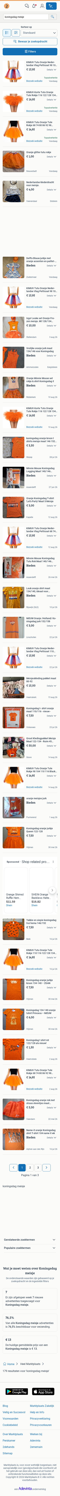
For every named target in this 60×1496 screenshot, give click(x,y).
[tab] (7, 33)
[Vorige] (13, 1167)
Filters (32, 51)
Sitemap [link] (7, 1453)
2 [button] (30, 1167)
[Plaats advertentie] (51, 6)
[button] (34, 6)
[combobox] (26, 17)
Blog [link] (5, 1405)
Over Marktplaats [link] (13, 1434)
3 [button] (38, 1167)
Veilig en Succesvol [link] (14, 1412)
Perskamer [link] (9, 1440)
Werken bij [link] (36, 1434)
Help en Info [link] (37, 1412)
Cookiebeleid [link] (10, 1425)
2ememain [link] (36, 1447)
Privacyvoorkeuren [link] (41, 1425)
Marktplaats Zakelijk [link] (42, 1405)
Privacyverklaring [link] (40, 1418)
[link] (7, 6)
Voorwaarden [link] (10, 1418)
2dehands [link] (8, 1447)
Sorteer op (26, 27)
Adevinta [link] (35, 1440)
